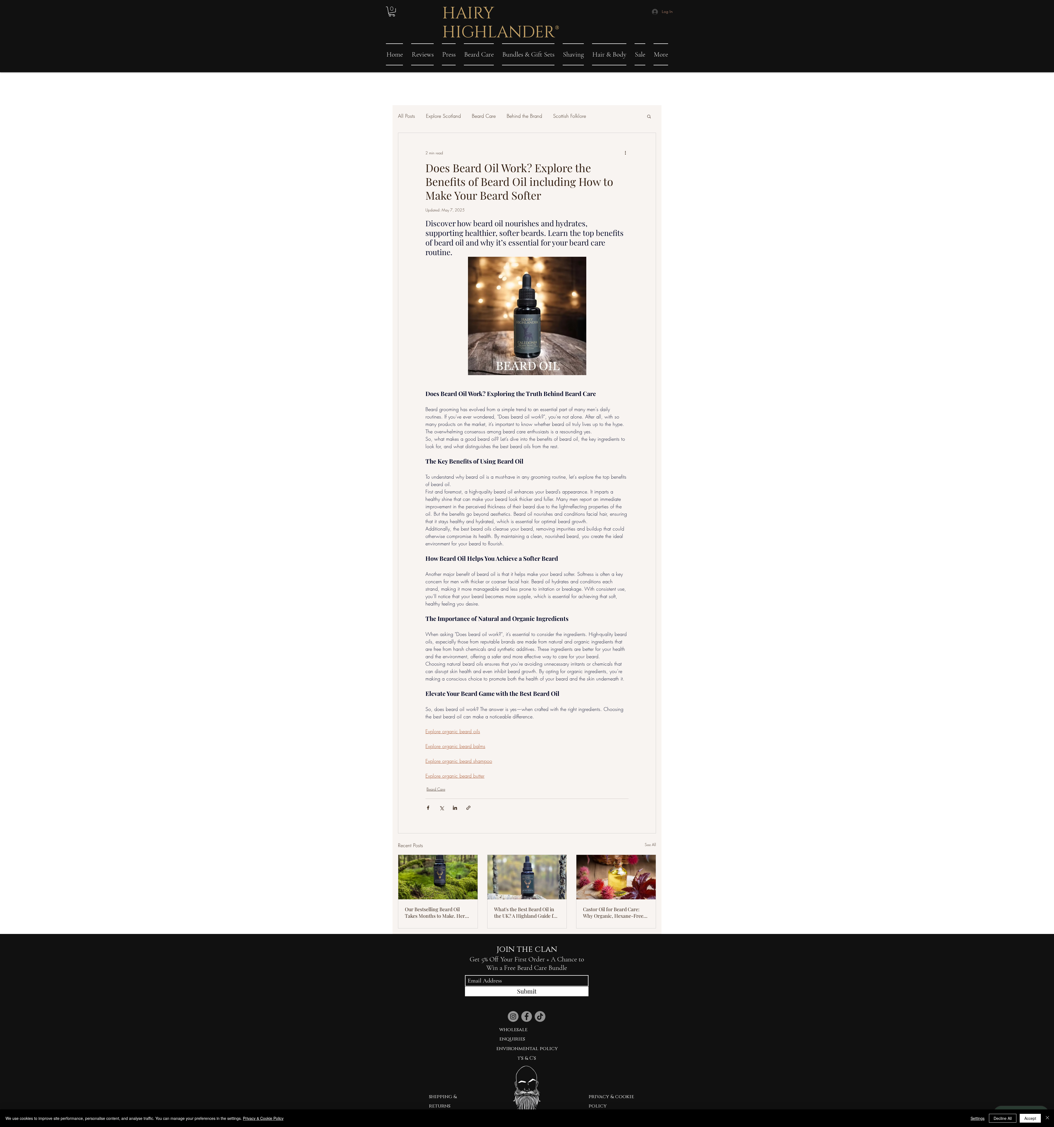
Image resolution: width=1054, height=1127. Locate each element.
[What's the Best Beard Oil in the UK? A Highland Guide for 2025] (527, 877)
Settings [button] (978, 1118)
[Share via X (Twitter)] (441, 807)
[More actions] (625, 152)
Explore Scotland (443, 116)
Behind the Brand (524, 116)
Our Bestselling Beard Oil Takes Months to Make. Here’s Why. (438, 912)
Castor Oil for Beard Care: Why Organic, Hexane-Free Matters (613, 912)
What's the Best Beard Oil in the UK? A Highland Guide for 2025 (526, 912)
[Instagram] (513, 1016)
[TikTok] (540, 1016)
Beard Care (484, 116)
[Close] (1047, 1118)
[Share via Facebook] (428, 807)
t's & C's (526, 1058)
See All (650, 844)
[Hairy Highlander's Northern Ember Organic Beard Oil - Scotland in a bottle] (438, 877)
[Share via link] (468, 807)
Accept (1030, 1118)
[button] (392, 11)
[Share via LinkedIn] (455, 807)
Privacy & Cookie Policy (263, 1118)
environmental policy (527, 1048)
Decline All (1003, 1118)
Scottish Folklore (569, 116)
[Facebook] (526, 1016)
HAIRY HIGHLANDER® (500, 22)
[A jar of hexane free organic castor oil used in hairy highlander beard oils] (616, 877)
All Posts (406, 116)
